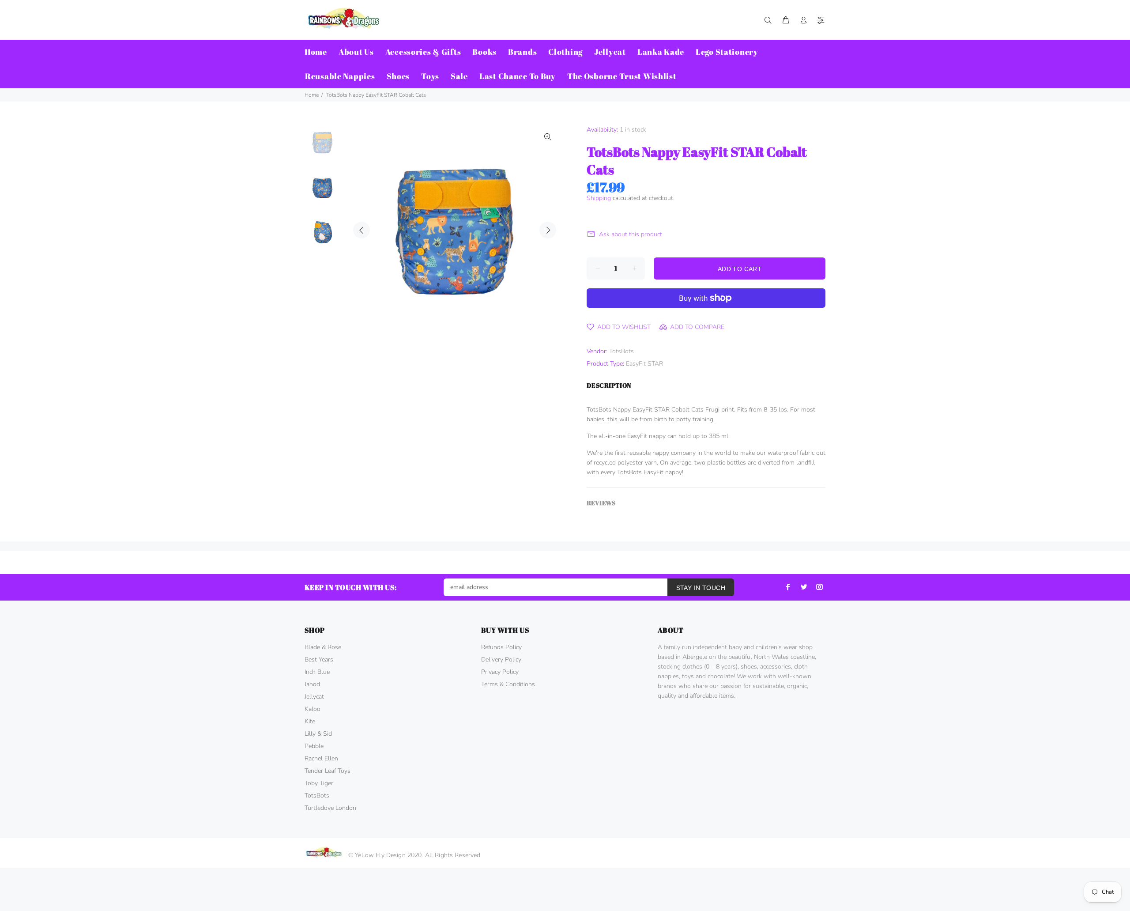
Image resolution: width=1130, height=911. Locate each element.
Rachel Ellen (321, 758)
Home (312, 94)
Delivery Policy (501, 659)
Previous (361, 230)
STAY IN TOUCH (700, 587)
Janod (312, 684)
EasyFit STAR (644, 363)
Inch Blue (317, 672)
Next (547, 230)
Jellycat (314, 696)
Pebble (314, 746)
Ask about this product (630, 234)
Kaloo (312, 709)
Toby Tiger (319, 783)
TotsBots (621, 351)
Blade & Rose (323, 647)
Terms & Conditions (508, 684)
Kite (310, 721)
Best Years (319, 659)
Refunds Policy (501, 647)
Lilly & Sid (318, 734)
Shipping (599, 198)
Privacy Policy (500, 672)
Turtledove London (330, 808)
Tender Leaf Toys (327, 771)
